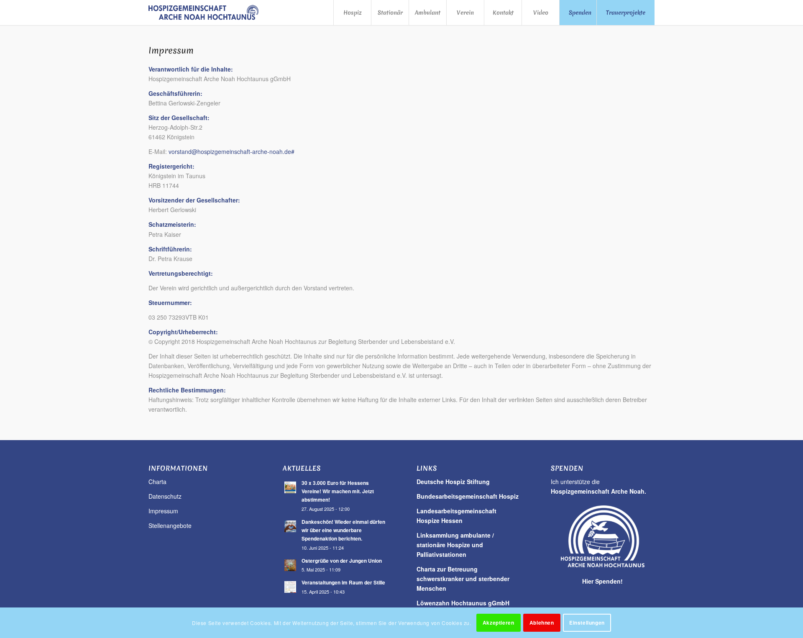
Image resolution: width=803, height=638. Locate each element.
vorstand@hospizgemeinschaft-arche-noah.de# (231, 151)
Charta (157, 481)
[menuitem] (352, 12)
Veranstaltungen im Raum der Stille (343, 582)
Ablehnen (541, 622)
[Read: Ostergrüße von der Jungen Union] (290, 565)
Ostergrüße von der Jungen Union (342, 560)
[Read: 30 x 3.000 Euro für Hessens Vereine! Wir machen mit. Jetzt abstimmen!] (290, 487)
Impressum (163, 511)
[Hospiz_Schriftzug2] (204, 12)
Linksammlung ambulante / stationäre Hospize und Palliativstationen (455, 545)
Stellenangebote (170, 525)
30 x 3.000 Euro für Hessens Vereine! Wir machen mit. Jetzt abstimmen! (338, 491)
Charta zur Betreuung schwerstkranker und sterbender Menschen (463, 578)
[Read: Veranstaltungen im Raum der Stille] (290, 586)
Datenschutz (165, 496)
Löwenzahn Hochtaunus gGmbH (463, 603)
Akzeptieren (498, 622)
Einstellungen (587, 622)
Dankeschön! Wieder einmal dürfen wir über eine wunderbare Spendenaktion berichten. (343, 530)
